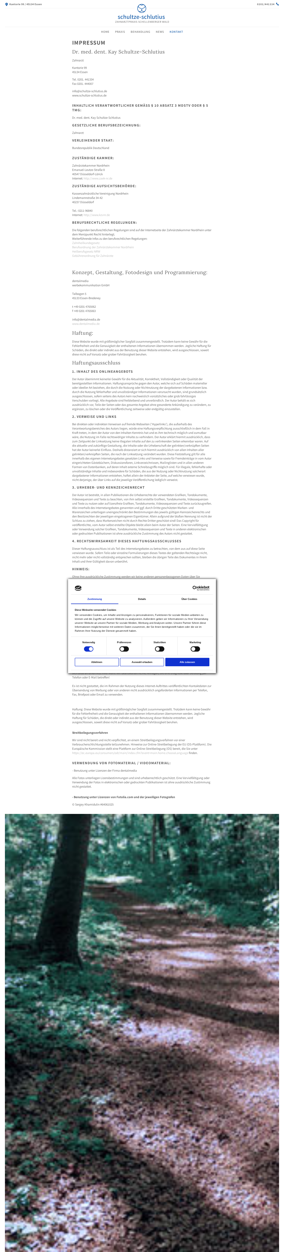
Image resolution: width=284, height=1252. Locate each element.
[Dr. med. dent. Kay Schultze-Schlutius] (142, 23)
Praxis (120, 32)
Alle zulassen (187, 662)
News (160, 32)
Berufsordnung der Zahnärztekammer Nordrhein (103, 247)
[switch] (124, 649)
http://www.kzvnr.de (97, 215)
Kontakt (176, 32)
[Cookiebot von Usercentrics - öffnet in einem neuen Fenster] (195, 588)
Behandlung (140, 32)
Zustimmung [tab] (94, 599)
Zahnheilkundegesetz (86, 243)
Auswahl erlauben (142, 662)
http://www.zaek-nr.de (98, 178)
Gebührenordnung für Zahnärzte (92, 256)
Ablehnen (96, 662)
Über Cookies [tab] (189, 599)
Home (105, 32)
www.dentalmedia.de (86, 324)
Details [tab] (142, 599)
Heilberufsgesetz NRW (86, 251)
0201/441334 (266, 4)
